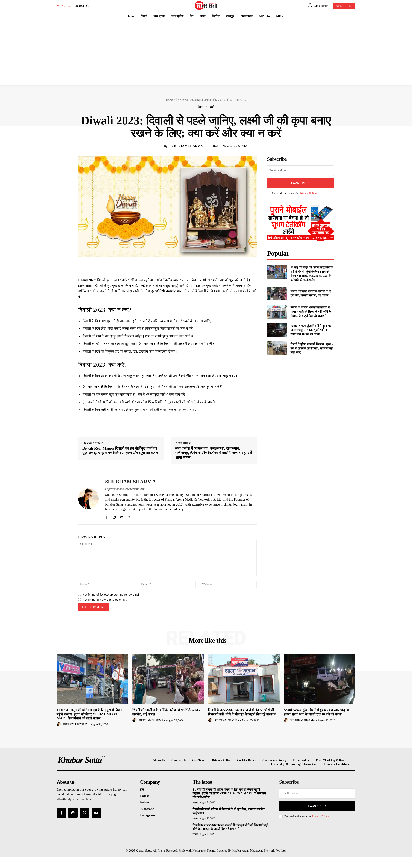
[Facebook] (155, 266)
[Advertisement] (206, 53)
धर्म (212, 107)
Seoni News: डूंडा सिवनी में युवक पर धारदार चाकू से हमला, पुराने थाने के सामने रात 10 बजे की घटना (311, 330)
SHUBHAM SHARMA (187, 146)
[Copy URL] (204, 266)
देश (177, 100)
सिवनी (195, 802)
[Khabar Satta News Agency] (207, 5)
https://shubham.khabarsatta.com (125, 489)
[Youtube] (96, 813)
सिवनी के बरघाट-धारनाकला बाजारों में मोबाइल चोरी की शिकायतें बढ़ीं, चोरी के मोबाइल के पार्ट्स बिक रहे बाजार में (311, 311)
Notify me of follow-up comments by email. (111, 594)
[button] (83, 5)
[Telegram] (195, 266)
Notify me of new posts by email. (104, 599)
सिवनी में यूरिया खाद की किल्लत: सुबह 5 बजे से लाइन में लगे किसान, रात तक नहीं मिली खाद (312, 348)
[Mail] (121, 516)
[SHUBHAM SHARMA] (88, 498)
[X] (165, 266)
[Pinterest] (175, 266)
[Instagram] (114, 516)
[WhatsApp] (185, 266)
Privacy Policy (308, 193)
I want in (298, 183)
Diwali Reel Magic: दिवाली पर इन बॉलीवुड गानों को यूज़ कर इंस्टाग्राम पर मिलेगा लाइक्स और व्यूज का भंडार (120, 450)
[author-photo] (59, 724)
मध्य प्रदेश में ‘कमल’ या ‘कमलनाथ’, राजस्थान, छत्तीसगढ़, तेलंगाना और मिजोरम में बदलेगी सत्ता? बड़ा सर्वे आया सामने (213, 453)
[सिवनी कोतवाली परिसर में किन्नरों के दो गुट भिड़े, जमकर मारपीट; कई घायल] (277, 293)
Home (169, 100)
